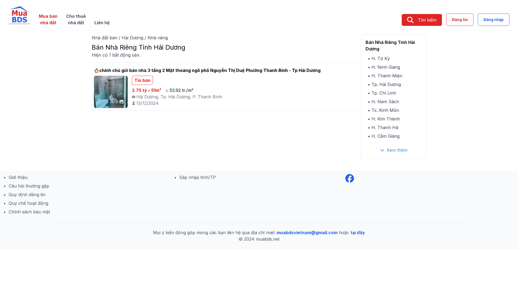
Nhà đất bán (104, 37)
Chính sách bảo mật (29, 211)
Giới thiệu (18, 177)
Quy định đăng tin (27, 194)
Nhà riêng (158, 37)
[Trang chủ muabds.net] (19, 15)
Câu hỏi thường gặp (29, 186)
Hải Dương (132, 37)
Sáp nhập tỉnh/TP (197, 177)
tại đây (357, 232)
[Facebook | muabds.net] (349, 178)
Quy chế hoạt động (28, 203)
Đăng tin (460, 19)
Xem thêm (397, 150)
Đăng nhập (493, 19)
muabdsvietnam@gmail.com (307, 232)
